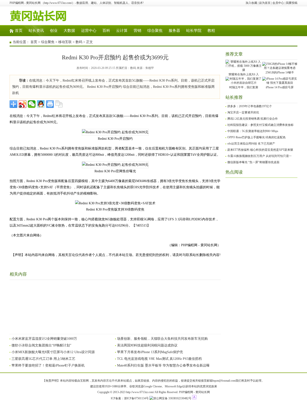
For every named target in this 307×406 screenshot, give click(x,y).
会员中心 (278, 3)
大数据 (69, 30)
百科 (106, 30)
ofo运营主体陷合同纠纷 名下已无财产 (251, 143)
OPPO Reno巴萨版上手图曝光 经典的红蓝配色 (256, 137)
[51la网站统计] (194, 398)
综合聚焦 (155, 30)
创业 (54, 30)
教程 (211, 30)
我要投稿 (291, 3)
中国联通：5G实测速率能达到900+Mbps (252, 131)
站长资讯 (36, 30)
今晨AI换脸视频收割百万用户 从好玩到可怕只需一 (259, 156)
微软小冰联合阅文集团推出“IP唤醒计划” (41, 345)
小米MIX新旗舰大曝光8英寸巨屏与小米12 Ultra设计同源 (53, 352)
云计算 (122, 30)
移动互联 (65, 42)
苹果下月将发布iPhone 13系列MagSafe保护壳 (150, 352)
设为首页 (265, 3)
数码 (79, 42)
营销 (137, 30)
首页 (19, 30)
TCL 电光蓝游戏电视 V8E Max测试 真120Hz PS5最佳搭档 (159, 359)
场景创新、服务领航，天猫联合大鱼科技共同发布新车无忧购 (162, 338)
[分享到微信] (31, 104)
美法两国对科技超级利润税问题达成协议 (147, 345)
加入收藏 (251, 3)
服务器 (174, 30)
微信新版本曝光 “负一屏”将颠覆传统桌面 (253, 162)
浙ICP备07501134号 (136, 398)
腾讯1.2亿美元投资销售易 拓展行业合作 (252, 118)
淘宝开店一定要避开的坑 (243, 112)
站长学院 (193, 30)
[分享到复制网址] (59, 104)
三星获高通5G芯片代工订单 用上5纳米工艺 (43, 359)
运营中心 (88, 30)
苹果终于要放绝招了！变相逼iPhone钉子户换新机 (48, 365)
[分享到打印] (50, 104)
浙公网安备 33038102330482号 (172, 398)
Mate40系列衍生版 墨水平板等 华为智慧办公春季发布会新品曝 (163, 365)
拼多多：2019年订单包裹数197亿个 (249, 106)
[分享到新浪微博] (22, 104)
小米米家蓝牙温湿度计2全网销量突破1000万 (44, 338)
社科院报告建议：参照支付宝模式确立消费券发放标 (260, 125)
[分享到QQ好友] (41, 104)
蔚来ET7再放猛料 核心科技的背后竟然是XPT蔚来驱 (260, 149)
